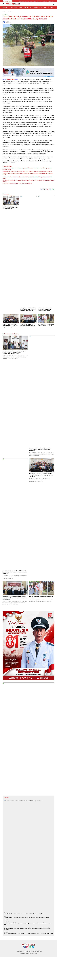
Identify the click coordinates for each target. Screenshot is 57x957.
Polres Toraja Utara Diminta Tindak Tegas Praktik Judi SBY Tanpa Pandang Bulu (23, 913)
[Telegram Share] (50, 189)
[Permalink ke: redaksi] (4, 22)
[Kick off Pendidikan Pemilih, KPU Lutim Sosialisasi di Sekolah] (46, 318)
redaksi (7, 21)
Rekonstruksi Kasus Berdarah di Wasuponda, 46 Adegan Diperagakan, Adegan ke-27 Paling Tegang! (26, 918)
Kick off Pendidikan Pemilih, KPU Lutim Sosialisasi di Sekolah (17, 183)
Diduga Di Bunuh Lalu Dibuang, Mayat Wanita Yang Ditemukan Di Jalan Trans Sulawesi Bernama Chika (27, 923)
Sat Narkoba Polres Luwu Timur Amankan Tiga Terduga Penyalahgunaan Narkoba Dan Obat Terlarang (27, 929)
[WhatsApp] (30, 947)
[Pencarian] (53, 4)
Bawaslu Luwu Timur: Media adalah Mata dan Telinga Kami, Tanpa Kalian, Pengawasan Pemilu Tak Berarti (27, 177)
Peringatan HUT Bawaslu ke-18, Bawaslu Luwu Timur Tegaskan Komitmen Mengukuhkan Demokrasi (27, 171)
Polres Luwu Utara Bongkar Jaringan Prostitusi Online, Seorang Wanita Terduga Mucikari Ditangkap (28, 933)
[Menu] (4, 4)
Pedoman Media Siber (36, 951)
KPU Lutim (5, 14)
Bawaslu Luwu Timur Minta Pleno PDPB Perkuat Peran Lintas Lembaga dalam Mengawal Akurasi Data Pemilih (28, 174)
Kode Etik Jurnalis (19, 951)
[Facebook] (24, 947)
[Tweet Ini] (44, 189)
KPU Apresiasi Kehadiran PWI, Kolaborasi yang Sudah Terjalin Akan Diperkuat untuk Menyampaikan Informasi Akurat (27, 168)
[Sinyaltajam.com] (12, 4)
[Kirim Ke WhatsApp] (53, 189)
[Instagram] (27, 947)
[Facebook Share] (41, 189)
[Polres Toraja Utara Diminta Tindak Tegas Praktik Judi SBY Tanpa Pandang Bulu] (28, 855)
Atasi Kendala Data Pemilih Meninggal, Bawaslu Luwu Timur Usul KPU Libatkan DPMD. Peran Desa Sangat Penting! (28, 181)
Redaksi (28, 951)
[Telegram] (33, 947)
